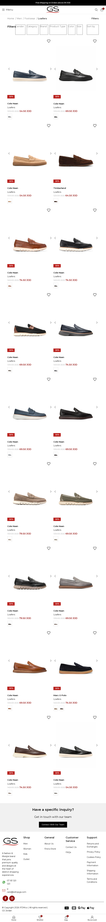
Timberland (59, 188)
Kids (25, 854)
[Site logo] (53, 9)
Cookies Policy (94, 857)
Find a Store (50, 849)
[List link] (10, 882)
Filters (95, 18)
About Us (48, 843)
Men (19, 18)
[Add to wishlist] (48, 41)
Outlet (26, 859)
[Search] (96, 9)
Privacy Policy (93, 852)
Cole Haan (12, 103)
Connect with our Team (53, 824)
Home (11, 18)
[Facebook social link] (5, 898)
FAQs (68, 852)
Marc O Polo (59, 695)
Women (27, 849)
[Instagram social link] (12, 898)
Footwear (30, 18)
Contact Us (71, 847)
